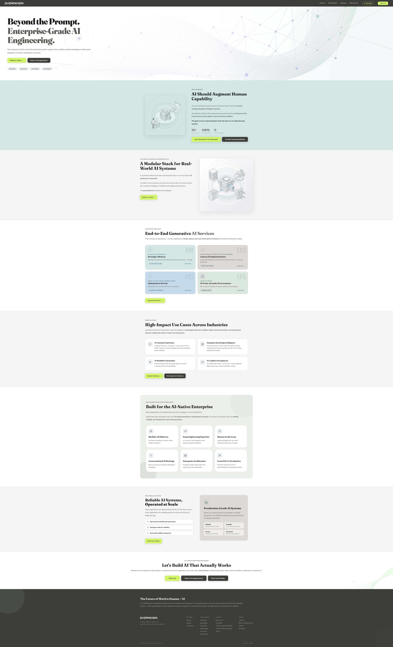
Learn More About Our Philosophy (206, 139)
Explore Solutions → (154, 376)
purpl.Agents (204, 623)
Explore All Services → (155, 300)
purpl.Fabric (203, 631)
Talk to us (242, 620)
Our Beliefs (219, 623)
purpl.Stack (203, 620)
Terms (251, 643)
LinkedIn (241, 626)
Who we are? (219, 620)
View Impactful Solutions (175, 376)
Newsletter (242, 628)
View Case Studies (153, 541)
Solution (188, 623)
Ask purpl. (369, 3)
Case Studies (190, 626)
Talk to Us (383, 3)
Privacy (245, 643)
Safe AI (218, 631)
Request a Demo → (16, 60)
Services (188, 620)
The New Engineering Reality (235, 139)
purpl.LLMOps (204, 634)
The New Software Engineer (224, 628)
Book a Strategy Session (38, 60)
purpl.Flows (203, 626)
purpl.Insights (204, 628)
